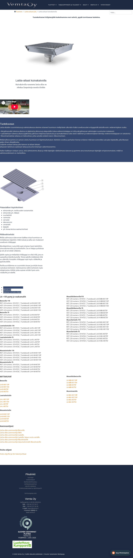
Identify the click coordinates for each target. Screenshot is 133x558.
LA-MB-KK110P (71, 380)
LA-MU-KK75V (71, 402)
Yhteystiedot (105, 5)
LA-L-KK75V (4, 406)
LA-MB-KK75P (71, 385)
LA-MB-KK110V (71, 383)
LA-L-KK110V (4, 402)
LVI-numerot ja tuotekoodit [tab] (13, 287)
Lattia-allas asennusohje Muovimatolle (14, 439)
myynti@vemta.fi (33, 508)
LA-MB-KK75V (71, 387)
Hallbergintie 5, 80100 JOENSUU (30, 502)
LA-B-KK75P (4, 389)
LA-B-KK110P (4, 384)
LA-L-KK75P (4, 404)
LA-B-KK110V (4, 387)
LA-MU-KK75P (71, 400)
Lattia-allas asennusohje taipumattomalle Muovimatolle (20, 442)
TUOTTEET (30, 478)
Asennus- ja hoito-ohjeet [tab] (12, 292)
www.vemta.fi (30, 512)
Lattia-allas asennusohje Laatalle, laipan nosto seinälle (20, 437)
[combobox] (120, 12)
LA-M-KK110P (5, 414)
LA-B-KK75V (4, 391)
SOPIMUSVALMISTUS (30, 484)
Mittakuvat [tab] (7, 290)
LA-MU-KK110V (71, 397)
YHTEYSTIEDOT (30, 480)
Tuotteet (51, 5)
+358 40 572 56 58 (32, 506)
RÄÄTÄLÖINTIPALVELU (30, 482)
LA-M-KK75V (4, 421)
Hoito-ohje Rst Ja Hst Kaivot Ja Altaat (13, 454)
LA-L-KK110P (4, 399)
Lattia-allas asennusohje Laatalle (12, 435)
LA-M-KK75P (4, 419)
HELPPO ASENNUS (30, 486)
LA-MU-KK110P (71, 395)
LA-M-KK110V (5, 416)
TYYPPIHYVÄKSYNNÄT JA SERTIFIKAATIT (30, 488)
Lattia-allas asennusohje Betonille (12, 430)
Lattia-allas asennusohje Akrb (11, 432)
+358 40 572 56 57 (32, 504)
